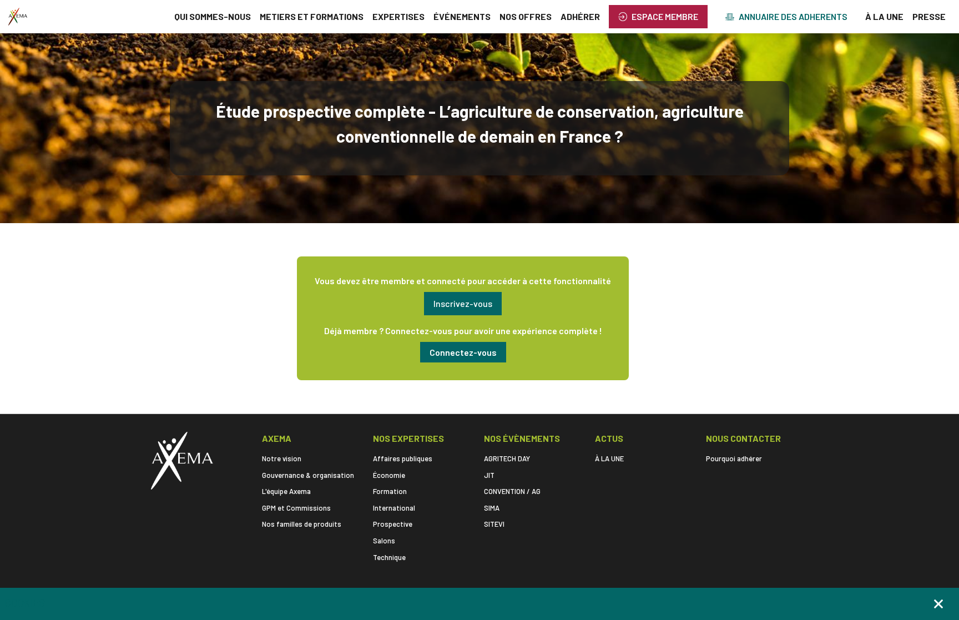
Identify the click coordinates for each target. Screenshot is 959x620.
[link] (212, 16)
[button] (658, 16)
